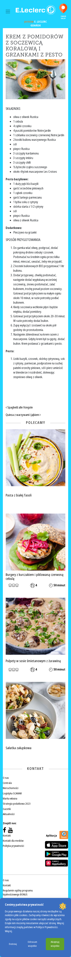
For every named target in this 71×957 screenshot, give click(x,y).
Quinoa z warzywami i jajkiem (23, 415)
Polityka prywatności (13, 846)
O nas (6, 778)
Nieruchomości (10, 788)
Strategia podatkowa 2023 (16, 804)
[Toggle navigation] (8, 11)
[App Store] (56, 845)
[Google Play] (56, 854)
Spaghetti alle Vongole (20, 407)
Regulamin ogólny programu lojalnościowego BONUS (18, 892)
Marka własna (10, 798)
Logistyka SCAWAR (12, 793)
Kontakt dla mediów (13, 841)
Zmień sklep (63, 17)
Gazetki (7, 809)
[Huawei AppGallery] (56, 863)
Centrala (7, 783)
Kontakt (7, 835)
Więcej (8, 931)
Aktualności (9, 814)
